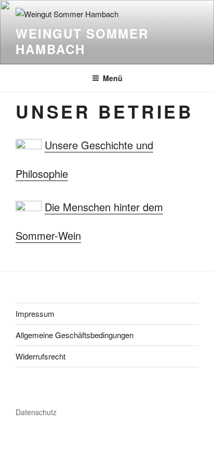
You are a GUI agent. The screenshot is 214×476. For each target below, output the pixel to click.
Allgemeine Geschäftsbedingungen (74, 334)
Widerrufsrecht (40, 356)
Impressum (35, 313)
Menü (113, 78)
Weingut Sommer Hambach (82, 41)
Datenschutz (36, 412)
